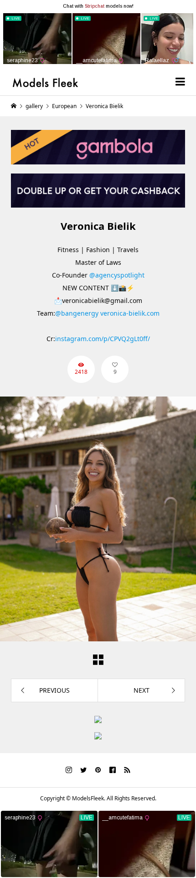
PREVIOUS (54, 690)
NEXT (142, 690)
